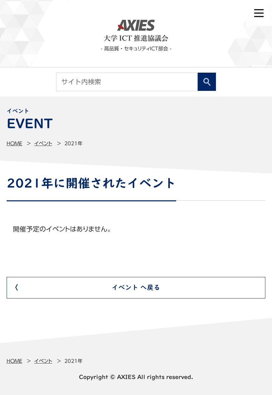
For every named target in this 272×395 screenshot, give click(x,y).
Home (14, 143)
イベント (43, 143)
